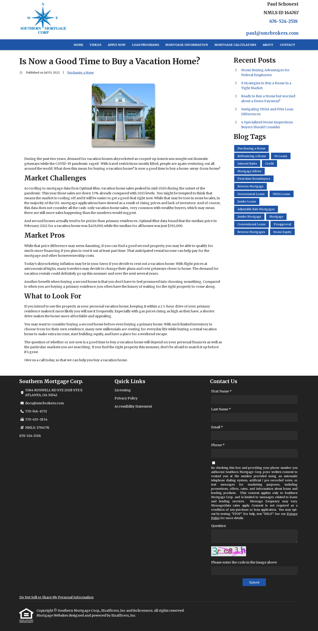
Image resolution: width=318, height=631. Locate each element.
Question (218, 526)
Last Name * (221, 409)
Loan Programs (145, 45)
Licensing (123, 390)
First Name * (221, 391)
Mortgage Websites (53, 615)
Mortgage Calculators (235, 45)
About (268, 45)
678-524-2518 (283, 21)
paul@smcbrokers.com (272, 33)
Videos (95, 45)
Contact (287, 45)
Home (78, 45)
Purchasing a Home (80, 72)
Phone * (218, 445)
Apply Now (116, 45)
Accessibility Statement (133, 406)
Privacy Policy (126, 398)
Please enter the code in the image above (244, 562)
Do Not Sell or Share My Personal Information (56, 597)
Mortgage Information (186, 45)
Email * (217, 427)
